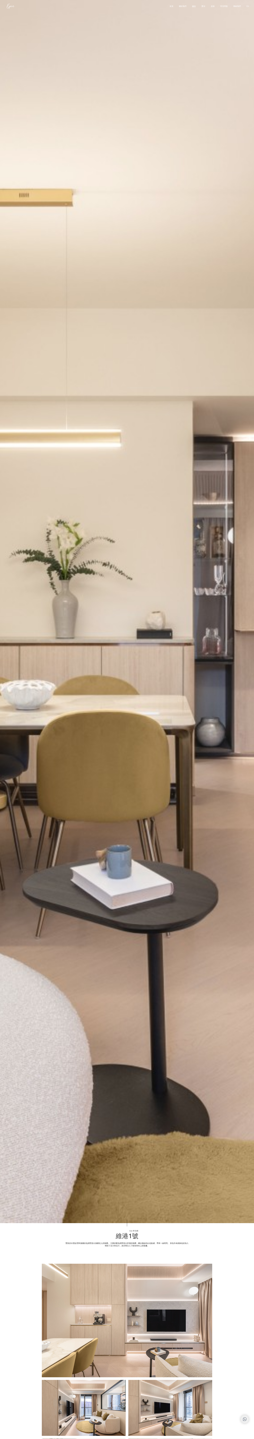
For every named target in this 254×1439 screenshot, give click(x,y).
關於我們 (182, 6)
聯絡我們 (237, 6)
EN (247, 6)
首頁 (171, 6)
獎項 (203, 6)
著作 (194, 6)
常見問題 (224, 6)
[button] (212, 6)
